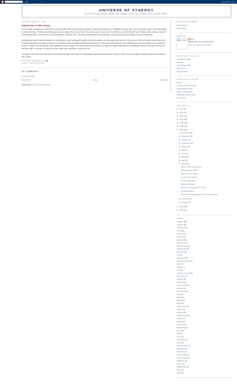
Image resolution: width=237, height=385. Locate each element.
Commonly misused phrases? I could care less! (199, 194)
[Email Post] (46, 60)
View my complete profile (199, 45)
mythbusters (181, 367)
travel (179, 343)
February (185, 199)
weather (180, 279)
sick (178, 334)
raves (179, 331)
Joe (32, 60)
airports (180, 318)
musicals (180, 228)
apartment (181, 349)
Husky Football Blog (184, 92)
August (185, 146)
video (179, 373)
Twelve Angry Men (188, 181)
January (185, 202)
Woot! (179, 83)
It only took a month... (189, 177)
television (180, 252)
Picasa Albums (182, 25)
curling (32, 63)
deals (179, 297)
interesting (181, 327)
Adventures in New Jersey (191, 167)
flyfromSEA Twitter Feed (186, 95)
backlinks (180, 352)
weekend (180, 282)
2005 (181, 210)
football (179, 300)
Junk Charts (181, 98)
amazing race (182, 346)
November (186, 136)
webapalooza (182, 315)
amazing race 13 (183, 261)
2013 (181, 109)
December (186, 133)
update (179, 267)
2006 (181, 207)
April (184, 160)
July (183, 150)
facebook (180, 324)
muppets (180, 312)
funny (179, 303)
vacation (40, 63)
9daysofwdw (181, 249)
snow (179, 337)
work (178, 294)
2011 (181, 116)
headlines (180, 361)
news (179, 264)
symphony (181, 258)
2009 (181, 123)
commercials (182, 285)
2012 (181, 112)
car (178, 255)
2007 (181, 130)
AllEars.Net (181, 68)
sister (179, 370)
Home (95, 80)
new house (181, 291)
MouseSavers (182, 71)
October (185, 140)
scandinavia (181, 246)
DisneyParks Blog (183, 59)
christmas (180, 276)
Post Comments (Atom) (41, 85)
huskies (180, 309)
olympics (180, 243)
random (180, 225)
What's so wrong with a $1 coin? (193, 187)
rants (179, 231)
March (184, 164)
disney (179, 237)
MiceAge (180, 62)
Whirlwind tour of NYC (189, 170)
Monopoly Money (188, 184)
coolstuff (180, 288)
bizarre (179, 321)
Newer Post (26, 80)
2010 (181, 119)
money (179, 364)
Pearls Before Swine (185, 89)
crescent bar (182, 358)
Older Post (164, 80)
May (183, 157)
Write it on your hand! (189, 174)
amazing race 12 (183, 273)
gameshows (181, 306)
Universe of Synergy (126, 10)
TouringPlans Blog (184, 65)
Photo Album (182, 28)
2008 (181, 126)
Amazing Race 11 (188, 191)
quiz (178, 270)
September (186, 143)
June (184, 153)
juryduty (180, 240)
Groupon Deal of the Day (186, 86)
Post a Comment (28, 76)
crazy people (182, 355)
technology (181, 340)
